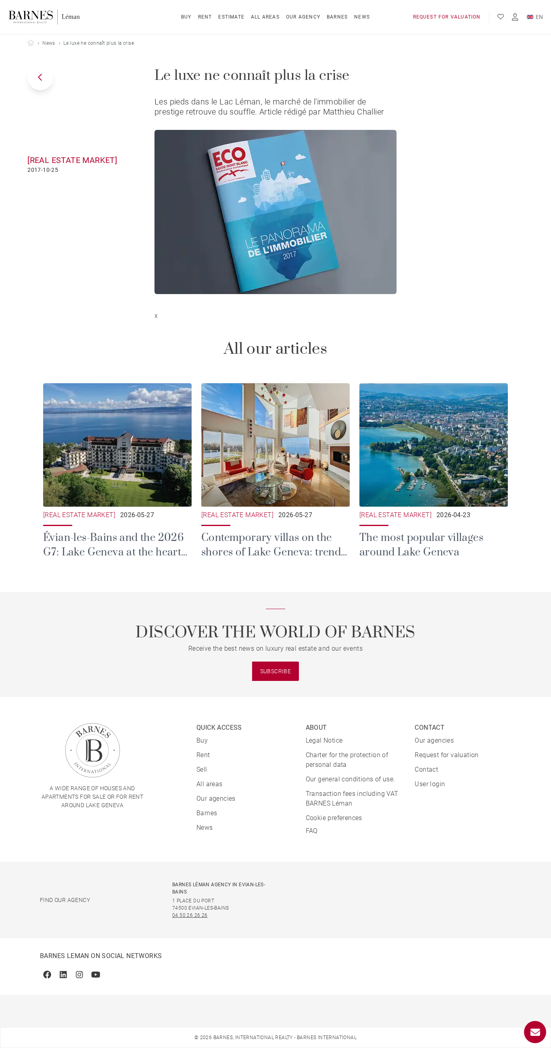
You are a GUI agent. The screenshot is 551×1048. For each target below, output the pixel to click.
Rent (205, 17)
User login (430, 784)
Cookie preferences (334, 818)
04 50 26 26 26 (190, 915)
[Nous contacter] (535, 1032)
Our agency (303, 17)
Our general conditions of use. (350, 779)
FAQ (312, 831)
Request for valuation (447, 17)
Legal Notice (324, 740)
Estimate (231, 17)
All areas (265, 17)
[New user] (515, 17)
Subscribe (275, 671)
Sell (201, 769)
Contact (426, 769)
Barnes (337, 17)
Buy (186, 17)
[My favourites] (500, 17)
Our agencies (216, 798)
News (362, 17)
